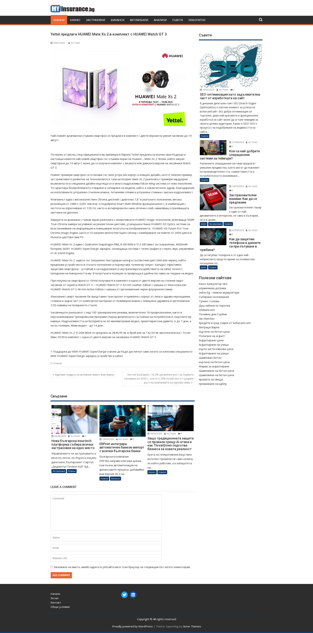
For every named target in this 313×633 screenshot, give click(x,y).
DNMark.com (207, 310)
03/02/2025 (208, 89)
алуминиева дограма (212, 288)
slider (203, 224)
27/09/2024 (237, 142)
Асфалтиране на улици (214, 344)
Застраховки (95, 20)
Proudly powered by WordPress (132, 626)
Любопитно (196, 20)
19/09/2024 (237, 186)
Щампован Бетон (210, 357)
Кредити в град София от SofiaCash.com (225, 323)
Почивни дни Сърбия (213, 314)
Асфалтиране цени (211, 340)
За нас (55, 598)
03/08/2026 (60, 436)
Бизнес (75, 20)
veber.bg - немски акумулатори (219, 292)
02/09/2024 (237, 230)
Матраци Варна (209, 327)
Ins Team (75, 42)
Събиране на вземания (214, 297)
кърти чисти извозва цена (216, 349)
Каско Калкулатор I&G (213, 284)
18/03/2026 (108, 439)
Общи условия (60, 607)
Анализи (160, 20)
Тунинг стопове (209, 301)
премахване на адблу (213, 383)
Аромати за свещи (211, 379)
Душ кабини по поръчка (214, 305)
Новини (58, 20)
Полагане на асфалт (212, 336)
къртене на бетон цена (214, 331)
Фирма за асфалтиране (214, 366)
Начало (55, 594)
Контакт (56, 602)
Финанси (117, 20)
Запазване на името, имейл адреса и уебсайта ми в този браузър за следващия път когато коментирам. (122, 567)
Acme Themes (192, 626)
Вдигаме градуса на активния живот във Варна (84, 374)
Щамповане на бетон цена (216, 370)
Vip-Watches (207, 318)
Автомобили (139, 20)
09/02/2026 (156, 433)
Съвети (177, 20)
